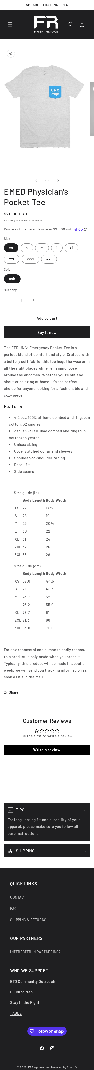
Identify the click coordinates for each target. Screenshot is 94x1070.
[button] (10, 24)
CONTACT (18, 897)
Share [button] (14, 692)
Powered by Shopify (64, 1067)
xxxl (30, 259)
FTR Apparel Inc (39, 1067)
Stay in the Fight (24, 1002)
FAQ (13, 908)
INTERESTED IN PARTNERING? (35, 952)
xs (11, 248)
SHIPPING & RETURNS (28, 920)
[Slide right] (58, 180)
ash (12, 279)
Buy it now (47, 332)
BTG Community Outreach (32, 981)
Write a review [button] (47, 749)
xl (71, 248)
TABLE (16, 1013)
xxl (11, 259)
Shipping (9, 220)
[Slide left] (36, 180)
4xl (49, 259)
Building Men (21, 992)
